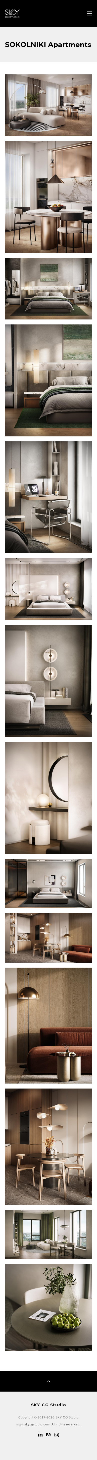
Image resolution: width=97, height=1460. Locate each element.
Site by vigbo (48, 1448)
